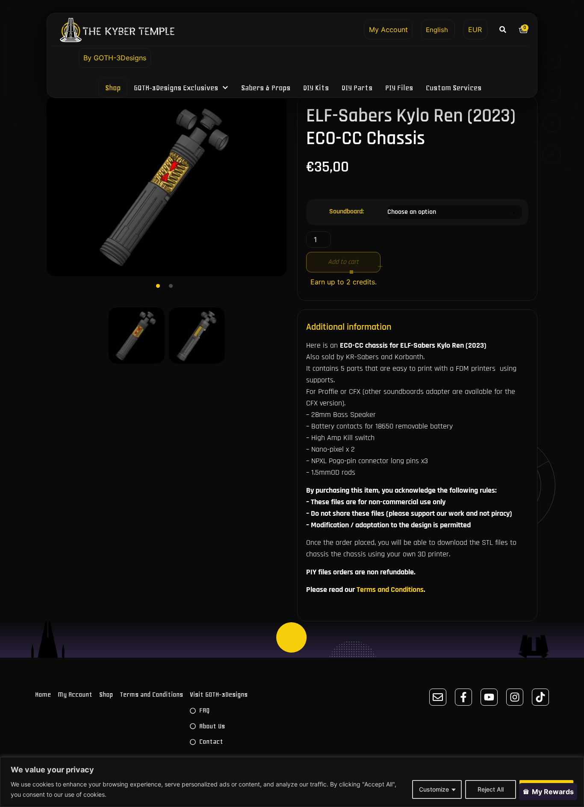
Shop (113, 87)
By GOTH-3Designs (114, 57)
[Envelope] (437, 697)
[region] (292, 782)
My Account (388, 29)
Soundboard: (346, 211)
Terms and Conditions (390, 589)
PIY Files (399, 87)
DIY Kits (316, 87)
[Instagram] (514, 697)
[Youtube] (489, 697)
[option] (167, 186)
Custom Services (453, 87)
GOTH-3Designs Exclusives (176, 87)
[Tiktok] (540, 697)
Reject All (491, 789)
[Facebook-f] (463, 697)
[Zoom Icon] (167, 186)
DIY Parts (357, 87)
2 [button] (173, 288)
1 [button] (160, 288)
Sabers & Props (265, 87)
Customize (434, 789)
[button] (503, 29)
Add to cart (343, 261)
